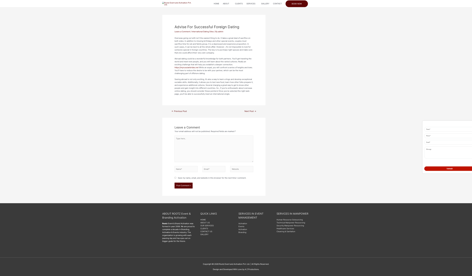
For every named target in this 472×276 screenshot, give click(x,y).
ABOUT (226, 3)
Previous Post (179, 111)
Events (241, 226)
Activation (242, 223)
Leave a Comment (182, 31)
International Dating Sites (203, 31)
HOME (216, 3)
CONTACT (277, 3)
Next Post (250, 111)
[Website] (241, 169)
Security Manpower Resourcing (290, 225)
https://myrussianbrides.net (187, 67)
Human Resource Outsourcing (290, 220)
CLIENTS (239, 3)
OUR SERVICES (207, 225)
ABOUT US (205, 222)
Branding (242, 232)
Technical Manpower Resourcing (291, 222)
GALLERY (265, 3)
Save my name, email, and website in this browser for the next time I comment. (212, 178)
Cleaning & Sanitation (286, 231)
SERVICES (250, 3)
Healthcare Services (285, 228)
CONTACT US (206, 231)
